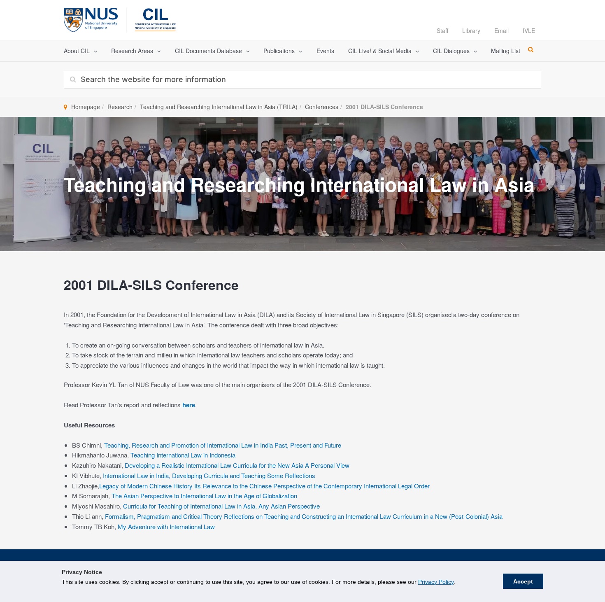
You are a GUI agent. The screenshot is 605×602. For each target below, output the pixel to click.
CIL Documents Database (208, 51)
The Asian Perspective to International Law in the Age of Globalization (204, 495)
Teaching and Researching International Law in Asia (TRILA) (219, 107)
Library (471, 30)
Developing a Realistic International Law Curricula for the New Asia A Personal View (237, 465)
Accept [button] (523, 581)
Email (501, 30)
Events (325, 51)
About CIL (77, 51)
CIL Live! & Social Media (380, 51)
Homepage (85, 107)
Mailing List (505, 51)
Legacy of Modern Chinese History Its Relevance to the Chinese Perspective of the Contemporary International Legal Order (264, 485)
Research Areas (132, 51)
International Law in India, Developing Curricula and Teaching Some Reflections (209, 475)
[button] (93, 51)
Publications (279, 51)
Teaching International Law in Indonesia (182, 454)
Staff (442, 30)
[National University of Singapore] (91, 18)
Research (120, 107)
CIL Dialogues (451, 51)
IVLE (529, 30)
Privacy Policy (436, 582)
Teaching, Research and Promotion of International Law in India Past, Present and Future (222, 445)
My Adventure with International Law (166, 526)
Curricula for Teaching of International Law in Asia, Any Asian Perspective (221, 506)
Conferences (321, 107)
